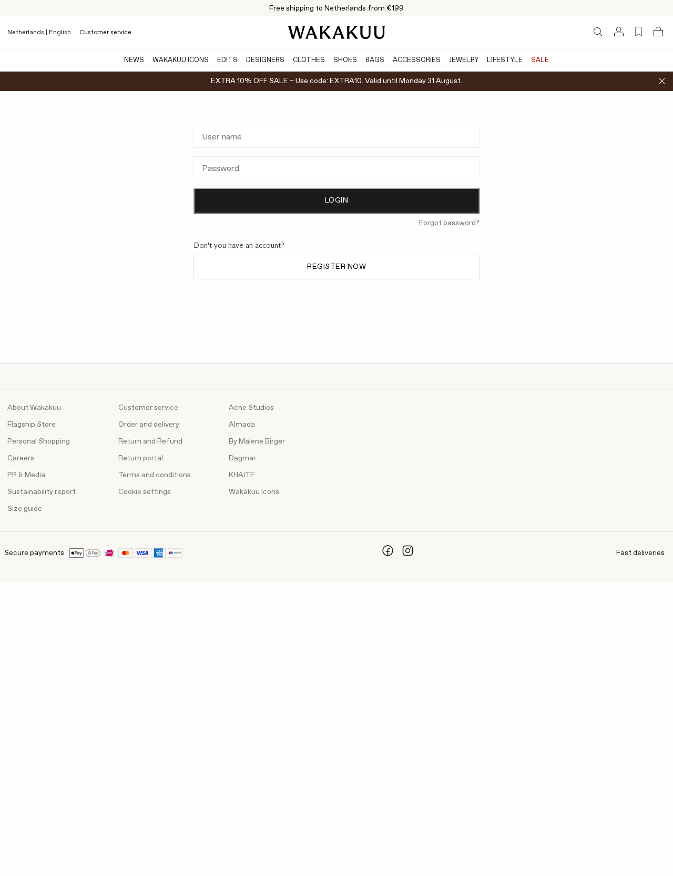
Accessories (417, 60)
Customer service (105, 32)
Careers (20, 458)
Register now (336, 266)
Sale (540, 60)
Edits (227, 60)
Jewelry (463, 60)
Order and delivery (148, 424)
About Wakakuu (34, 407)
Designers (265, 60)
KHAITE (242, 475)
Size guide (24, 508)
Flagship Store (31, 424)
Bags (374, 60)
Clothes (309, 60)
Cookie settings (144, 492)
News (134, 60)
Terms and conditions (154, 475)
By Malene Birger (257, 441)
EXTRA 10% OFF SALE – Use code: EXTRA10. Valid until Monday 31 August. (336, 81)
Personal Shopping (38, 441)
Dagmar (242, 458)
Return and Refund (150, 441)
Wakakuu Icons (180, 60)
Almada (242, 424)
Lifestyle (505, 60)
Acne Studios (251, 407)
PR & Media (26, 475)
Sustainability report (41, 492)
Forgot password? (449, 223)
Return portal (140, 458)
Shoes (345, 60)
